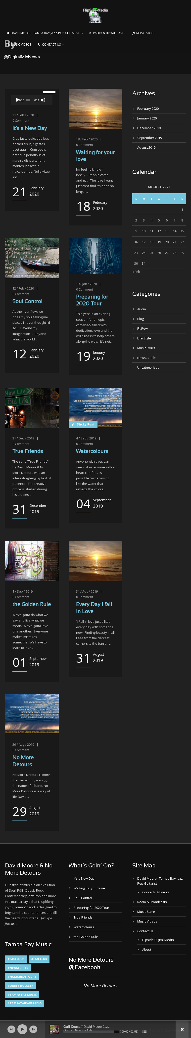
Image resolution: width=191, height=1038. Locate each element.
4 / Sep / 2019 (86, 438)
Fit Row (142, 328)
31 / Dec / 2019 (23, 438)
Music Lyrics (146, 348)
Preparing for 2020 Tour (91, 907)
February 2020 (148, 108)
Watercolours (92, 451)
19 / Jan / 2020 (86, 284)
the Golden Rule (31, 604)
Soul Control (27, 301)
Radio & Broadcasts (109, 33)
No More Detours (100, 986)
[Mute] (43, 100)
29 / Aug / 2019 (23, 744)
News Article (146, 357)
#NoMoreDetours (21, 976)
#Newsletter (17, 968)
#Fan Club (39, 959)
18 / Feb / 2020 (86, 139)
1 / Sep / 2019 (22, 591)
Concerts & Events (156, 892)
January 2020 (147, 118)
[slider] (46, 91)
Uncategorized (148, 367)
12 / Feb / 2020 (23, 288)
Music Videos (21, 44)
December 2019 (149, 128)
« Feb (136, 271)
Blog (140, 318)
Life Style (144, 338)
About (146, 949)
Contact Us (51, 44)
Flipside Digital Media (158, 939)
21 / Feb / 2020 (23, 115)
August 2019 (146, 147)
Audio (141, 309)
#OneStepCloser (20, 985)
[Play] (17, 100)
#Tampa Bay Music (22, 994)
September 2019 (149, 137)
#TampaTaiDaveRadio (24, 1003)
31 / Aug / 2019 (87, 591)
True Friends (27, 451)
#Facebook (15, 959)
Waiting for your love (89, 888)
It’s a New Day (29, 128)
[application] (31, 100)
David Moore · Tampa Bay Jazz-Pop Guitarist (45, 33)
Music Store (145, 33)
